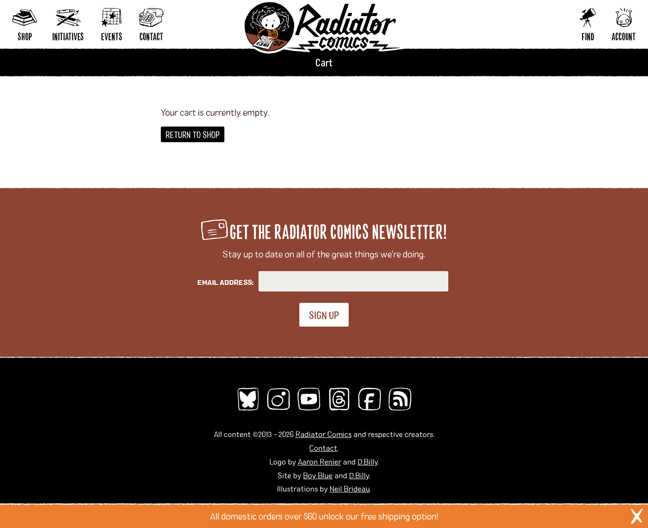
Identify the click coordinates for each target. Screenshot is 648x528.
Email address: (225, 282)
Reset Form (498, 13)
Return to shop (193, 134)
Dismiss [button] (636, 516)
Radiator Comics (324, 433)
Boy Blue (318, 475)
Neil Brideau (350, 488)
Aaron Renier (319, 461)
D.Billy (368, 461)
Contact (323, 447)
